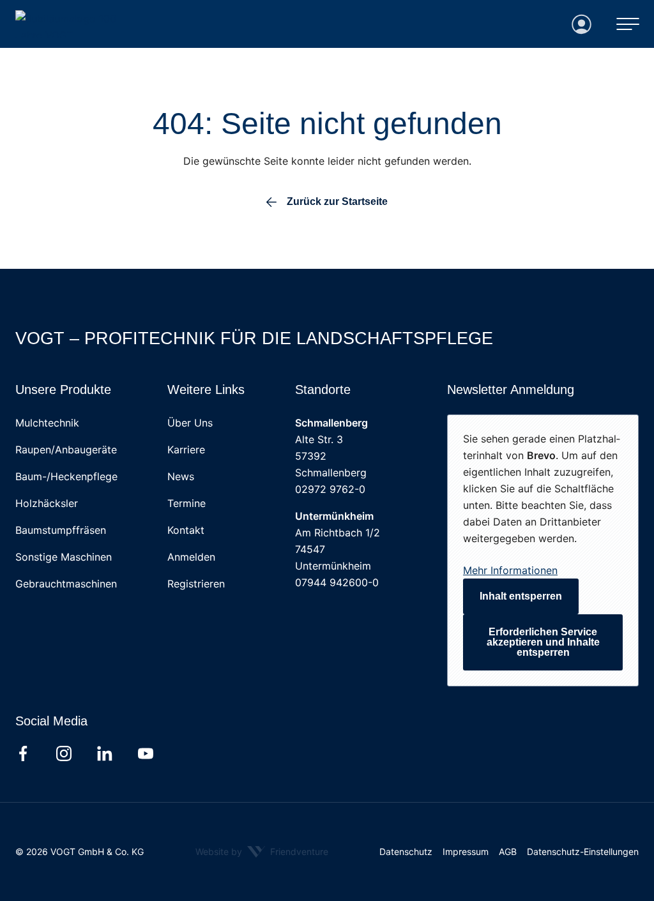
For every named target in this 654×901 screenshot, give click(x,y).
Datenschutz (405, 851)
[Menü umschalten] (628, 24)
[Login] (582, 24)
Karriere (186, 449)
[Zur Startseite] (80, 24)
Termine (186, 503)
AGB (508, 851)
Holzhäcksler (46, 503)
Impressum (466, 851)
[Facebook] (23, 753)
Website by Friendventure (261, 851)
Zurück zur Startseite (337, 202)
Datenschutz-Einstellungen (583, 851)
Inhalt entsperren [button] (521, 596)
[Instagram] (64, 753)
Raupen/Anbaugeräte (66, 449)
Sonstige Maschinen (63, 556)
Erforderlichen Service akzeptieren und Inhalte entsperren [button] (543, 642)
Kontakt (185, 530)
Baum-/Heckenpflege (66, 476)
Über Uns (190, 422)
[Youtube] (145, 753)
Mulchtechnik (47, 422)
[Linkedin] (104, 753)
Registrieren (196, 583)
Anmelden (191, 556)
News (180, 476)
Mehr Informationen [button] (510, 570)
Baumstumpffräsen (60, 530)
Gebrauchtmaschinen (66, 583)
